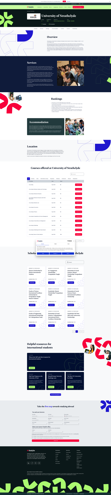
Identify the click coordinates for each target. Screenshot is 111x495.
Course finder (46, 7)
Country (33, 430)
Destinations (40, 7)
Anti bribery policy (80, 454)
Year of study (34, 422)
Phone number (66, 414)
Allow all (68, 253)
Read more (32, 367)
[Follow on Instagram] (39, 463)
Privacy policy (76, 493)
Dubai (56, 457)
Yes (64, 1)
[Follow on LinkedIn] (28, 463)
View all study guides (55, 394)
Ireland (57, 459)
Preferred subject (51, 422)
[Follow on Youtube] (35, 463)
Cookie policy (82, 493)
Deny (43, 253)
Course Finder (68, 452)
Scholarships (68, 457)
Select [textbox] (49, 419)
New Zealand (58, 461)
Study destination (67, 422)
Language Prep (68, 456)
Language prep (55, 7)
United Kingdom (58, 452)
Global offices (79, 452)
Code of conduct (79, 456)
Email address (34, 418)
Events (66, 7)
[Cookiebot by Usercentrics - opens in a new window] (68, 241)
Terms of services (69, 493)
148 (79, 240)
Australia (57, 454)
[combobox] (65, 416)
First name (34, 414)
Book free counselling (77, 7)
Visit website (52, 24)
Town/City (50, 430)
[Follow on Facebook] (32, 463)
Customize (55, 253)
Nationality (50, 418)
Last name (50, 414)
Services (50, 7)
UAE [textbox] (33, 431)
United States (58, 463)
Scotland (44, 24)
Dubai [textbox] (49, 431)
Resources (61, 7)
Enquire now (78, 184)
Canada (57, 456)
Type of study (66, 418)
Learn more (32, 282)
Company (69, 7)
